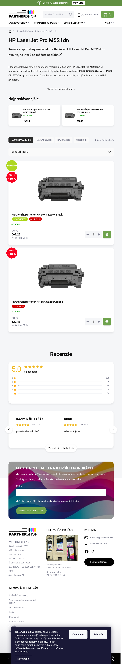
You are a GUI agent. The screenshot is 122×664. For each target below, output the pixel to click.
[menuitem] (19, 22)
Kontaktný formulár (99, 562)
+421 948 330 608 (98, 543)
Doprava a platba (16, 621)
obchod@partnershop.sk (101, 537)
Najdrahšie (63, 140)
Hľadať (70, 14)
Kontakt (12, 626)
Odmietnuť (78, 634)
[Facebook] (86, 551)
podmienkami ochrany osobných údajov (60, 501)
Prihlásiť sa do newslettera (31, 510)
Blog (10, 631)
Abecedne (81, 140)
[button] (113, 429)
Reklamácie (13, 617)
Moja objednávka (16, 607)
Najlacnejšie (44, 140)
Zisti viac (78, 3)
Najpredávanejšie (21, 140)
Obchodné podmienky (18, 595)
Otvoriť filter (20, 152)
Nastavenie (23, 658)
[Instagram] (92, 551)
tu (27, 651)
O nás (11, 612)
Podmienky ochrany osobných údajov (22, 601)
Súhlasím (99, 634)
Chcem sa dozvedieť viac (60, 89)
